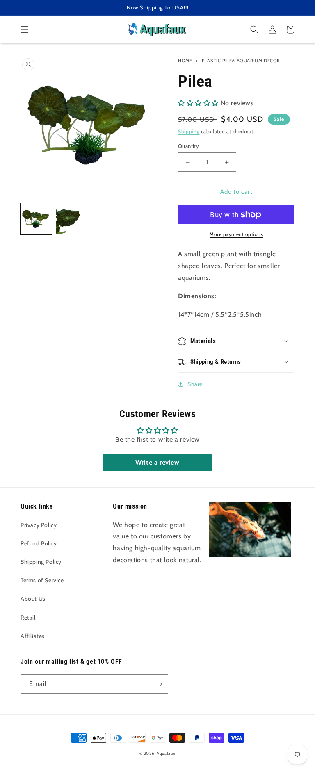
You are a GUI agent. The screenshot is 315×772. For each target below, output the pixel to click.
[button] (25, 29)
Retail (28, 617)
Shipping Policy (41, 561)
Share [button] (195, 384)
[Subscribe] (159, 684)
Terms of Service (42, 580)
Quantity (188, 146)
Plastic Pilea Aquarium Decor (241, 61)
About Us (33, 598)
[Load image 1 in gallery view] (36, 218)
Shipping (189, 131)
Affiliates (33, 636)
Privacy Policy (39, 525)
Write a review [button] (157, 462)
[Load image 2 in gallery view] (71, 218)
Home (185, 61)
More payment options (236, 234)
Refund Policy (39, 543)
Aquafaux (166, 753)
